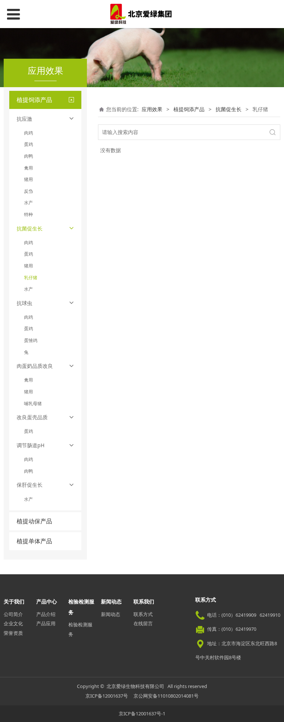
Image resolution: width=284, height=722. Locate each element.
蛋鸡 (28, 144)
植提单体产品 (34, 541)
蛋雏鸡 (30, 340)
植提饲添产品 (188, 109)
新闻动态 (110, 614)
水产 (28, 202)
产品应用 (45, 623)
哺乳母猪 (33, 403)
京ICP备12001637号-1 (142, 713)
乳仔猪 (30, 277)
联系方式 (143, 614)
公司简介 (13, 614)
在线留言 (143, 623)
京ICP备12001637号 (106, 695)
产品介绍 (45, 614)
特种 (28, 214)
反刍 (28, 191)
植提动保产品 (34, 521)
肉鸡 (28, 133)
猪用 (28, 179)
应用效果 (152, 109)
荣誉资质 (13, 633)
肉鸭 (28, 156)
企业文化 (13, 623)
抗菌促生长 (228, 109)
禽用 (28, 168)
